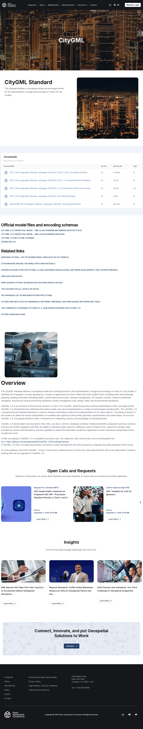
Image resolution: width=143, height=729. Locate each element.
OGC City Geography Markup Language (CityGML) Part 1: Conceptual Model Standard (49, 180)
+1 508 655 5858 (82, 688)
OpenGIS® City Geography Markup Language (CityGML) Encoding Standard (45, 204)
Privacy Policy (35, 681)
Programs (32, 5)
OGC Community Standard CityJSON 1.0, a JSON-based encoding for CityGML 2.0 (40, 308)
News (6, 690)
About (42, 5)
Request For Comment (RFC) (46, 487)
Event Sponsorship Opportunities (43, 677)
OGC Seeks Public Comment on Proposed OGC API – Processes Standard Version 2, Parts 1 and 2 (51, 494)
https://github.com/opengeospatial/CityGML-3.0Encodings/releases (37, 441)
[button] (2, 502)
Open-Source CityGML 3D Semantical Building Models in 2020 (31, 282)
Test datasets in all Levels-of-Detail (20, 289)
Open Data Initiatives (11, 276)
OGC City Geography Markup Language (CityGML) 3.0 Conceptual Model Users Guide (49, 188)
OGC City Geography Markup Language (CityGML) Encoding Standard (42, 196)
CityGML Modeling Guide (13, 314)
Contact (93, 5)
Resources (82, 5)
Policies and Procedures (39, 690)
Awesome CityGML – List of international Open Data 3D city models (35, 257)
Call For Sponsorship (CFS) (117, 487)
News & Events (68, 5)
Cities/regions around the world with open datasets (28, 263)
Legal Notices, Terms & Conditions (43, 686)
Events (7, 694)
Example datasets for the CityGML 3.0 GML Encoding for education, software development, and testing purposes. (59, 270)
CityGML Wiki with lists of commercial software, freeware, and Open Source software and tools (50, 302)
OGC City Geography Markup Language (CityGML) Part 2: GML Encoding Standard (48, 172)
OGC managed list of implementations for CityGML (26, 295)
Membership (53, 5)
